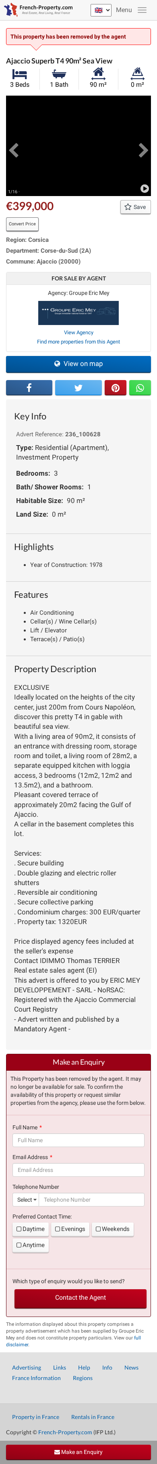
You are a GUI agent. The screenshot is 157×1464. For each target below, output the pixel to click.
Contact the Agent (80, 1297)
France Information (36, 1377)
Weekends (116, 1229)
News (131, 1367)
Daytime (34, 1229)
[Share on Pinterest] (115, 387)
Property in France (35, 1416)
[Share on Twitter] (78, 387)
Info (107, 1367)
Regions (83, 1377)
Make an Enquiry (81, 1452)
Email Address (30, 1157)
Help (84, 1367)
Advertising (26, 1367)
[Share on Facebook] (29, 387)
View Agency (78, 332)
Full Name (24, 1127)
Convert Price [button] (22, 224)
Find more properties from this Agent (78, 342)
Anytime (34, 1245)
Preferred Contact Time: (42, 1216)
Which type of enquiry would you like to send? (68, 1281)
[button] (13, 146)
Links (59, 1367)
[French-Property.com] (36, 10)
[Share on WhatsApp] (140, 387)
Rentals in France (92, 1416)
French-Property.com (65, 1432)
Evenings (73, 1229)
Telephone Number (35, 1187)
